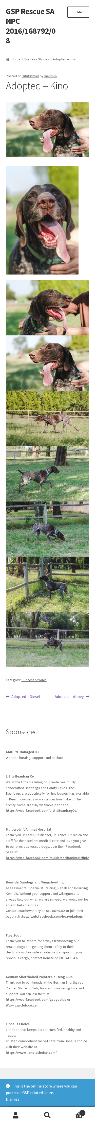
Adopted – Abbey (69, 697)
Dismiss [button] (12, 1099)
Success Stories (36, 59)
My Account (16, 1115)
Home (16, 59)
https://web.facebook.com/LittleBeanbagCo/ (42, 810)
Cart (73, 1111)
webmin (50, 76)
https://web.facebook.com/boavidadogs (50, 916)
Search (47, 1115)
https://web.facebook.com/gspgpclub (36, 999)
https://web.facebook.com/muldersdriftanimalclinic (47, 858)
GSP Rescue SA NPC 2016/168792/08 (30, 26)
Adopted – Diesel (25, 697)
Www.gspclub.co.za (21, 1005)
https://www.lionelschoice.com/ (31, 1052)
